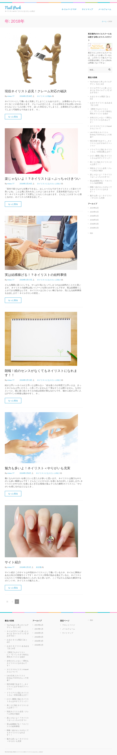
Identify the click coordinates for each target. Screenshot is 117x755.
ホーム (104, 21)
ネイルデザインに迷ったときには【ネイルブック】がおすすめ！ (101, 90)
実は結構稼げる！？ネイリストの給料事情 (36, 275)
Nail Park (13, 7)
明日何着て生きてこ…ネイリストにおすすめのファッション (101, 143)
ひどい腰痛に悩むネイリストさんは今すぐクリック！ (101, 157)
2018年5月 (94, 216)
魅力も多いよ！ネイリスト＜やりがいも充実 (37, 468)
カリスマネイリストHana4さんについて (101, 127)
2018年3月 (94, 224)
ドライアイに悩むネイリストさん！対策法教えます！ (101, 150)
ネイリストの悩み (44, 96)
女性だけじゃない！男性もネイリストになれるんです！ (101, 119)
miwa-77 (10, 96)
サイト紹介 (13, 562)
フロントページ (68, 625)
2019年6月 (94, 208)
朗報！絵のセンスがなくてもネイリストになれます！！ (101, 189)
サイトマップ (87, 9)
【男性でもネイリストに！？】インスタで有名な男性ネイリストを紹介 (101, 111)
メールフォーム (104, 9)
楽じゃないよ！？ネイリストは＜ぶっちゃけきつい (43, 178)
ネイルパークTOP (69, 9)
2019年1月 (94, 212)
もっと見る (13, 116)
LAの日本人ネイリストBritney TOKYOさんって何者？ (101, 134)
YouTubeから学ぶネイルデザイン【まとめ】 (101, 83)
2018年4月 (94, 220)
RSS (91, 233)
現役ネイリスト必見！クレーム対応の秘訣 (36, 91)
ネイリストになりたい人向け (49, 183)
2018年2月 (94, 228)
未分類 (38, 567)
